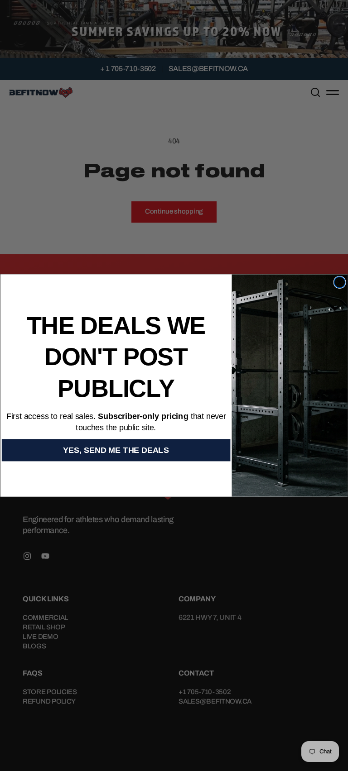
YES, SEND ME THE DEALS (116, 450)
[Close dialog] (339, 282)
